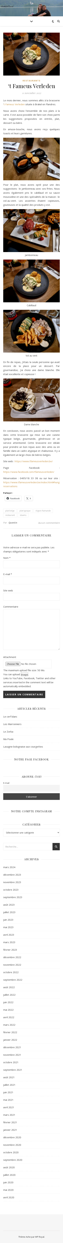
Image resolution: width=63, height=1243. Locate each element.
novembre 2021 (12, 1054)
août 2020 (9, 1167)
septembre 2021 (12, 1069)
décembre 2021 (12, 1047)
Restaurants (31, 80)
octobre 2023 (11, 889)
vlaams (23, 515)
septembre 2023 (12, 897)
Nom (6, 557)
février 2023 (10, 949)
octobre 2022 (11, 972)
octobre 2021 (11, 1062)
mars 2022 (9, 1024)
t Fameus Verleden (14, 104)
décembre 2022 (12, 957)
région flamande (43, 510)
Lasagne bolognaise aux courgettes (23, 746)
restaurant (10, 515)
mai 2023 (8, 927)
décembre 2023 (12, 874)
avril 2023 (8, 934)
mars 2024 (9, 867)
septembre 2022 (12, 979)
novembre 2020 (12, 1144)
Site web (8, 590)
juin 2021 (8, 1092)
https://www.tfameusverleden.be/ (34, 461)
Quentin (13, 522)
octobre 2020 (11, 1152)
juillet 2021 (9, 1084)
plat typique (25, 510)
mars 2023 (9, 942)
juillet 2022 (9, 994)
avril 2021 (8, 1107)
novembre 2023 (12, 882)
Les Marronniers (12, 724)
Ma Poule (8, 739)
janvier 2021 (10, 1129)
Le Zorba (8, 731)
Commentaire (10, 606)
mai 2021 (8, 1099)
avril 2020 (8, 1197)
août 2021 (9, 1077)
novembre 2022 (12, 964)
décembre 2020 (12, 1137)
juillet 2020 (9, 1174)
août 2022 (9, 987)
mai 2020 (8, 1189)
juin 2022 (8, 1002)
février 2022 (10, 1032)
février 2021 (10, 1122)
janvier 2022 (10, 1039)
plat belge (10, 510)
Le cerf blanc (10, 716)
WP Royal (39, 1236)
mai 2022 (8, 1009)
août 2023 (9, 904)
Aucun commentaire (49, 522)
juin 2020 (8, 1182)
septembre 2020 (12, 1159)
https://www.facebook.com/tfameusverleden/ (28, 471)
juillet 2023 (9, 912)
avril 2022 (8, 1017)
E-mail (7, 574)
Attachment (9, 657)
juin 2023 (8, 919)
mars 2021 (9, 1114)
